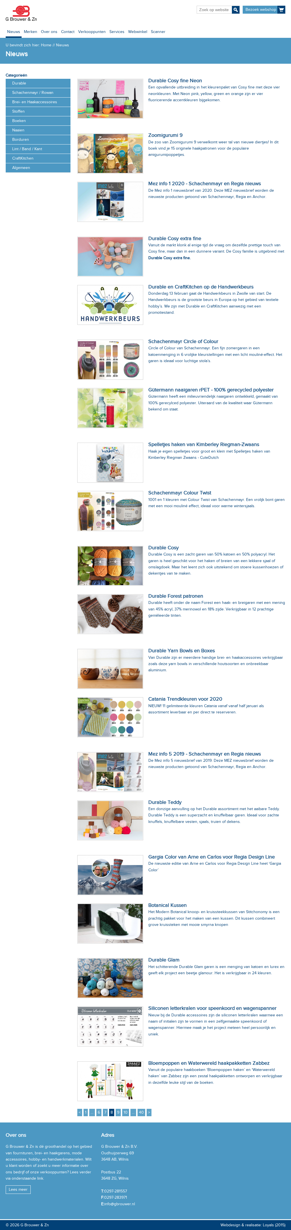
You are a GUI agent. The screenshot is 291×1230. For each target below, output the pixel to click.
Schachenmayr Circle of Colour (183, 341)
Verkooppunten (92, 32)
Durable (19, 83)
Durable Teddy (165, 802)
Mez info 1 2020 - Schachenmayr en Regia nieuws (204, 183)
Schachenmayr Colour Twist (179, 493)
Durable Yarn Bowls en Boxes (181, 650)
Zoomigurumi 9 (165, 135)
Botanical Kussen (167, 905)
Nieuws (13, 32)
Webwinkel (137, 32)
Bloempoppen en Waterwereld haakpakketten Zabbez (208, 1063)
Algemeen (21, 168)
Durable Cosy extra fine (174, 238)
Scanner (158, 32)
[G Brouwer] (21, 13)
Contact (67, 32)
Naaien (18, 130)
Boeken (19, 121)
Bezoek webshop (261, 9)
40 (141, 1112)
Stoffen (18, 111)
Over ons (49, 32)
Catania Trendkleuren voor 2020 (185, 699)
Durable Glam (164, 960)
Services (116, 32)
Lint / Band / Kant (27, 149)
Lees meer (18, 1189)
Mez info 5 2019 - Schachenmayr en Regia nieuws (204, 754)
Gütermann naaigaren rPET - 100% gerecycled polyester (211, 390)
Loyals (268, 1225)
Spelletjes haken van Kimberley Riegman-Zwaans (203, 444)
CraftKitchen (23, 158)
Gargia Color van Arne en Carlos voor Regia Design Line (211, 857)
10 (126, 1112)
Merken (30, 32)
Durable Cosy (163, 547)
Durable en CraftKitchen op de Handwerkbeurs (200, 287)
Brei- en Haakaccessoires (34, 102)
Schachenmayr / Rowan (32, 92)
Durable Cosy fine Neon (175, 80)
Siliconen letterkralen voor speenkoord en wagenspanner (212, 1008)
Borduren (20, 139)
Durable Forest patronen (175, 596)
